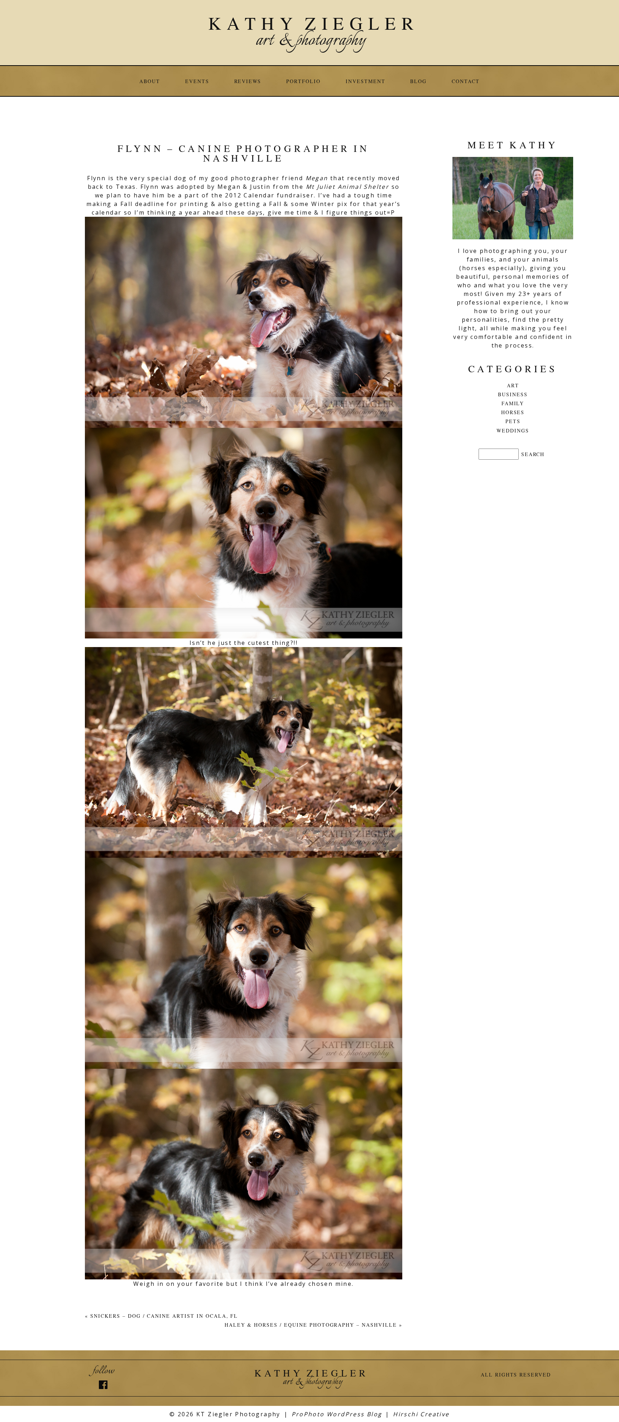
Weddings (512, 430)
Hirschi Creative (421, 1414)
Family (513, 403)
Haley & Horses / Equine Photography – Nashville (311, 1324)
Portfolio (303, 81)
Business (513, 394)
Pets (512, 421)
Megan (317, 178)
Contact (466, 81)
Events (197, 81)
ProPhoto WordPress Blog (337, 1414)
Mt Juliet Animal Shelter (349, 187)
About (149, 81)
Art (513, 385)
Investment (365, 81)
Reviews (247, 81)
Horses (513, 412)
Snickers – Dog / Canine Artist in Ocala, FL (164, 1315)
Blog (418, 81)
